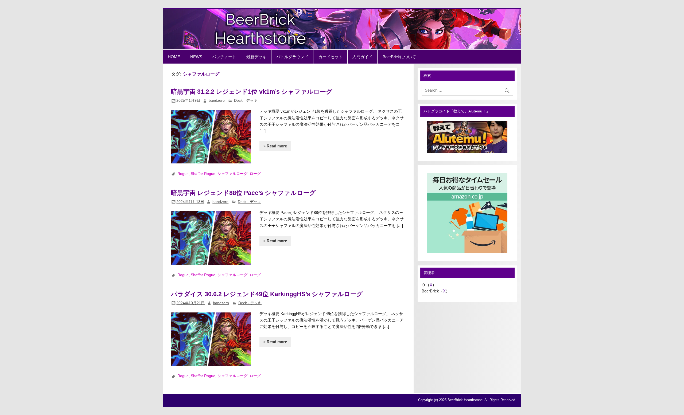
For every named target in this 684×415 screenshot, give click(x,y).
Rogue (183, 174)
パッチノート (224, 56)
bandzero (217, 101)
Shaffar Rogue (203, 174)
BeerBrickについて (399, 56)
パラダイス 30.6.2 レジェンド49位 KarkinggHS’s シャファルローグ (267, 294)
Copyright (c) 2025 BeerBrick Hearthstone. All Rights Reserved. (467, 400)
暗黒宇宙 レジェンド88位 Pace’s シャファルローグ (243, 192)
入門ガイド (362, 56)
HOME (174, 56)
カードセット (330, 56)
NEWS (196, 56)
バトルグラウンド (292, 56)
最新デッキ (256, 56)
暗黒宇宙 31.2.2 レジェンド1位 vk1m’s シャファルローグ (251, 91)
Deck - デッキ (245, 101)
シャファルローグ (232, 174)
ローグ (255, 174)
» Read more (275, 146)
